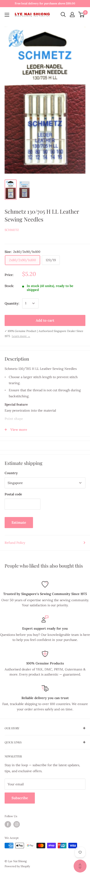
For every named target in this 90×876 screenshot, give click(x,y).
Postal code (13, 494)
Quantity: (12, 303)
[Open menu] (7, 15)
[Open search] (63, 14)
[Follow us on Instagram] (16, 824)
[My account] (72, 14)
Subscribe (20, 798)
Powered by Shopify (17, 866)
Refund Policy (15, 543)
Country (11, 473)
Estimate (19, 522)
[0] (81, 14)
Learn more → (21, 336)
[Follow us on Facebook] (8, 824)
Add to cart (45, 320)
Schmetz (12, 230)
